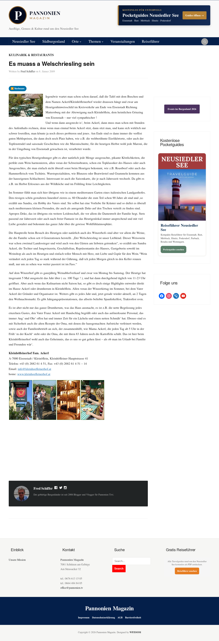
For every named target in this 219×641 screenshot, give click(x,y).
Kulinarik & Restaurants (31, 55)
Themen (94, 41)
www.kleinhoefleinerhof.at (33, 374)
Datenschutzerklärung (103, 617)
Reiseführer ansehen (187, 570)
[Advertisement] (78, 451)
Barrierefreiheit (133, 617)
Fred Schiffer (28, 71)
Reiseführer (150, 41)
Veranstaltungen (123, 41)
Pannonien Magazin (109, 608)
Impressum (83, 617)
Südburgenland (53, 41)
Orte (75, 41)
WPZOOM (135, 632)
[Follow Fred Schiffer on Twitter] (60, 488)
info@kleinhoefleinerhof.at (34, 369)
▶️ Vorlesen (17, 88)
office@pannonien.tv (71, 587)
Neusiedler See (23, 41)
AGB (120, 617)
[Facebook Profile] (56, 488)
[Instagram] (65, 488)
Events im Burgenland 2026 (182, 109)
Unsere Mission (17, 559)
